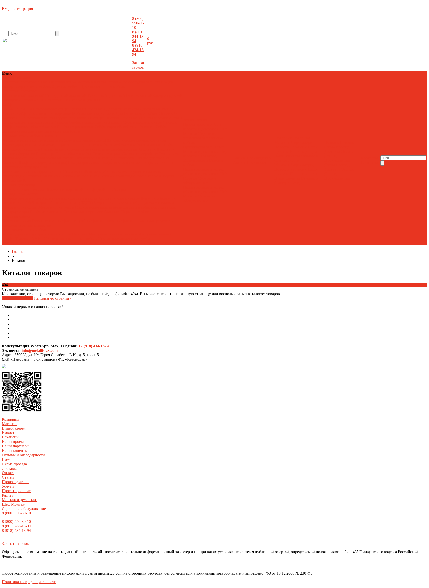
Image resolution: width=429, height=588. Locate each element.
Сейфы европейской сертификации (125, 127)
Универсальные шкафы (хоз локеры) (66, 158)
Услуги (8, 486)
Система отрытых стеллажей (26, 225)
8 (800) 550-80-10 (138, 23)
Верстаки (80, 234)
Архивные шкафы (158, 145)
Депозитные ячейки (157, 109)
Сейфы (44, 82)
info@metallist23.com (118, 44)
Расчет (218, 124)
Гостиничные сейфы (87, 109)
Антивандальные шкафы (88, 145)
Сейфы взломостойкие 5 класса (29, 127)
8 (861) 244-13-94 (138, 36)
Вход (6, 8)
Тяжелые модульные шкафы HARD (66, 243)
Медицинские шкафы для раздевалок (144, 207)
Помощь (9, 459)
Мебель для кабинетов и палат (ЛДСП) (59, 203)
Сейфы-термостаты (46, 212)
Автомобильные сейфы (49, 109)
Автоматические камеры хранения (136, 140)
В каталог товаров (17, 298)
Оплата (347, 151)
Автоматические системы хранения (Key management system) (54, 140)
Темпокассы (169, 154)
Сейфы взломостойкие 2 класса (41, 122)
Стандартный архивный (65, 95)
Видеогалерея (301, 142)
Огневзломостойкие (141, 113)
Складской (11, 100)
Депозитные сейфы (122, 109)
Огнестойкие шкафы (73, 154)
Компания (10, 419)
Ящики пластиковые (161, 243)
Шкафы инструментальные (120, 243)
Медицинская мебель (33, 86)
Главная (18, 251)
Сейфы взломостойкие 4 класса (150, 122)
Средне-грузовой (167, 95)
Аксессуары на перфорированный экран (36, 234)
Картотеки (147, 149)
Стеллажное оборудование (129, 82)
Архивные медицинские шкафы (69, 198)
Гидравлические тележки (23, 189)
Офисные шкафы (103, 221)
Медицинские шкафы (93, 207)
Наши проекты (14, 441)
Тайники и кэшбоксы (62, 131)
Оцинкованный (139, 95)
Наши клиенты (287, 156)
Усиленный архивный (106, 95)
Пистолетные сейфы (122, 118)
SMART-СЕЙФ (16, 109)
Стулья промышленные (118, 238)
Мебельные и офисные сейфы (97, 113)
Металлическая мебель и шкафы (78, 82)
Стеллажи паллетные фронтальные (32, 171)
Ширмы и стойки (134, 212)
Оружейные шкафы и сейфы (80, 118)
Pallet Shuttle (33, 180)
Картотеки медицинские (119, 198)
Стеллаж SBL (33, 100)
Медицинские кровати (113, 203)
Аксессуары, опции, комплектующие (34, 145)
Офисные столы (45, 221)
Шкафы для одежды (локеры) (42, 162)
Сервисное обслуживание (199, 135)
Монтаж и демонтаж (200, 129)
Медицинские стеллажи (153, 203)
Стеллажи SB (56, 100)
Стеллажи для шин (85, 100)
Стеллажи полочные (19, 82)
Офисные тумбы (74, 221)
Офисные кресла (16, 221)
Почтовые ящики (106, 154)
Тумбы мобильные (18, 158)
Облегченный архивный (23, 95)
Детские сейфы (15, 113)
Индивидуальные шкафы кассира (108, 149)
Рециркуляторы (15, 212)
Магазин (281, 142)
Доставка (332, 151)
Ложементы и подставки (50, 113)
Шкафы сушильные (157, 162)
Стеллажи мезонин (42, 176)
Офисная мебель (65, 86)
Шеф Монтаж (13, 504)
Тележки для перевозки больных (91, 212)
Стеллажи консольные (78, 176)
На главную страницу (52, 298)
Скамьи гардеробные (140, 154)
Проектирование (197, 124)
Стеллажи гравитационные (121, 176)
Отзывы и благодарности (296, 158)
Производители (337, 160)
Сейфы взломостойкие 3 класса (95, 122)
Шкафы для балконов (116, 158)
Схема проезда (336, 147)
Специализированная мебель (72, 238)
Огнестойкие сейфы (38, 118)
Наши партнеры (303, 151)
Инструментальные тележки (113, 234)
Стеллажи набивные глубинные (90, 171)
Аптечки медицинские (21, 198)
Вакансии (298, 147)
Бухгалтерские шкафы (21, 149)
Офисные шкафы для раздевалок (147, 221)
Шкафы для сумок (83, 162)
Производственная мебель (102, 86)
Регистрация (22, 8)
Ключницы (45, 154)
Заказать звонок (139, 65)
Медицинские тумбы (56, 207)
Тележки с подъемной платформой (75, 189)
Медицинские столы (19, 207)
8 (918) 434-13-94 (138, 49)
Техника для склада (19, 185)
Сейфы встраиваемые (75, 127)
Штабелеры (116, 189)
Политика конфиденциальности (29, 582)
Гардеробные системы (60, 149)
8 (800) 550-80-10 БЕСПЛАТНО (43, 45)
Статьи (330, 156)
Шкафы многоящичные (120, 162)
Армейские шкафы (126, 145)
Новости (281, 147)
